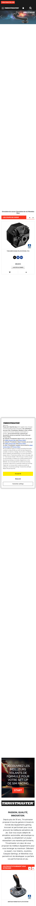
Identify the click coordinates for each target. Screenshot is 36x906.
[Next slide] (33, 17)
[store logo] (12, 8)
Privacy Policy (22, 440)
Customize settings (18, 483)
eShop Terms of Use (10, 440)
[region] (18, 453)
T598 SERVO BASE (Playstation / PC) (18, 251)
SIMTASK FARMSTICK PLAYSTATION (18, 901)
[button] (10, 272)
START (18, 790)
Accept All (18, 473)
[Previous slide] (3, 17)
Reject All (18, 478)
